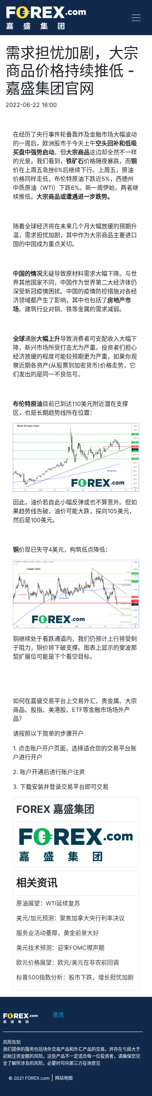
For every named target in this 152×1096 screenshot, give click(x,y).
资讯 (58, 1014)
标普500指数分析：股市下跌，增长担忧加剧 (75, 977)
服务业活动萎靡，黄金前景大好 (57, 933)
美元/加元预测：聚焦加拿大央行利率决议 (70, 918)
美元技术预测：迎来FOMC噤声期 (60, 947)
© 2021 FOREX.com (28, 1078)
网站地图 (64, 1078)
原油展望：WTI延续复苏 (48, 903)
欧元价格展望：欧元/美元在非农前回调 (67, 962)
